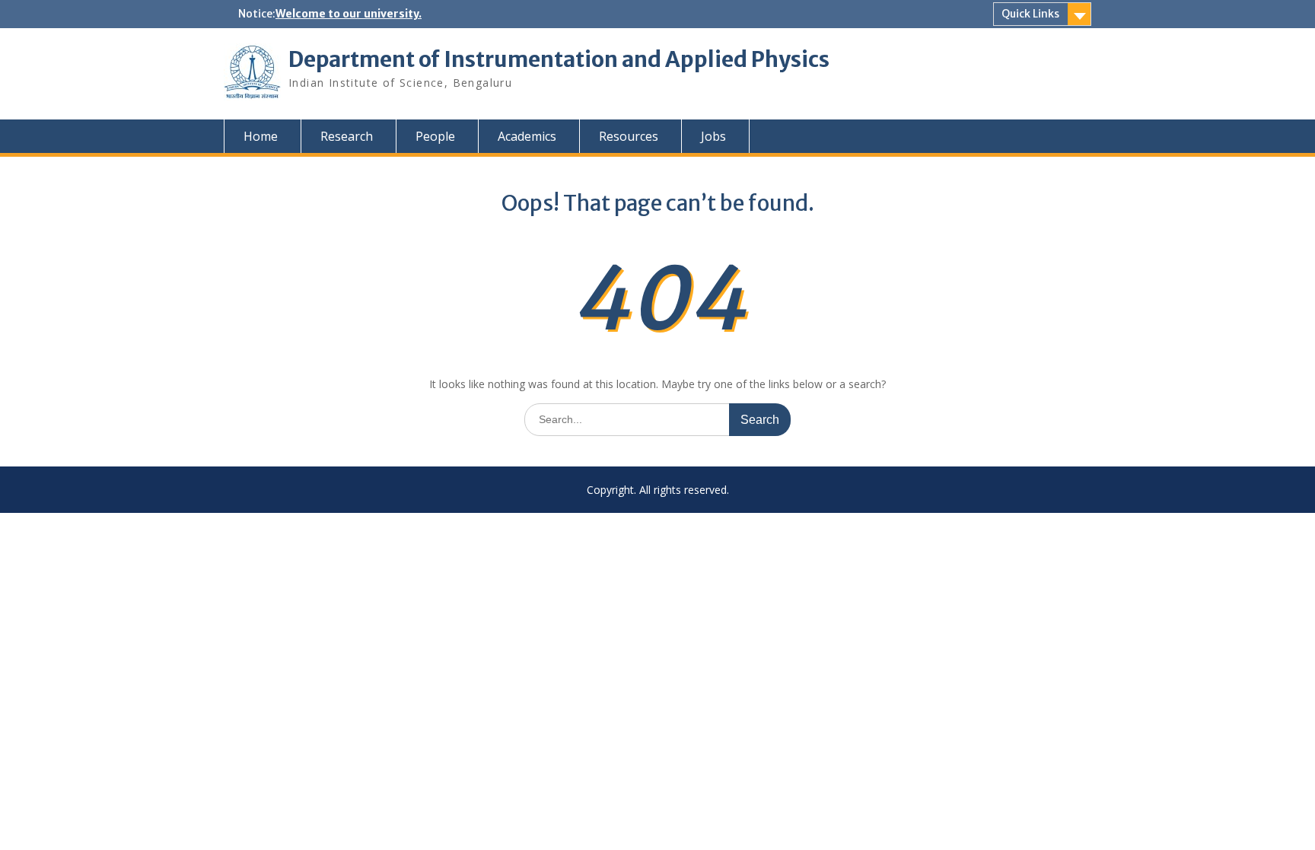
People (435, 136)
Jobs (713, 136)
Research (346, 136)
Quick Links (1030, 14)
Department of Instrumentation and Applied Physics (558, 59)
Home (261, 136)
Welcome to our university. (348, 14)
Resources (628, 136)
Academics (527, 136)
